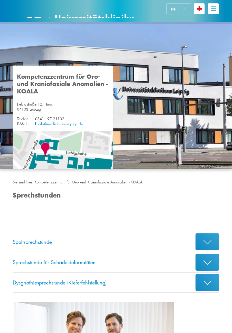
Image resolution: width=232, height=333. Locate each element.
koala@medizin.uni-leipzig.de (59, 123)
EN (183, 9)
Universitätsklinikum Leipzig (80, 11)
